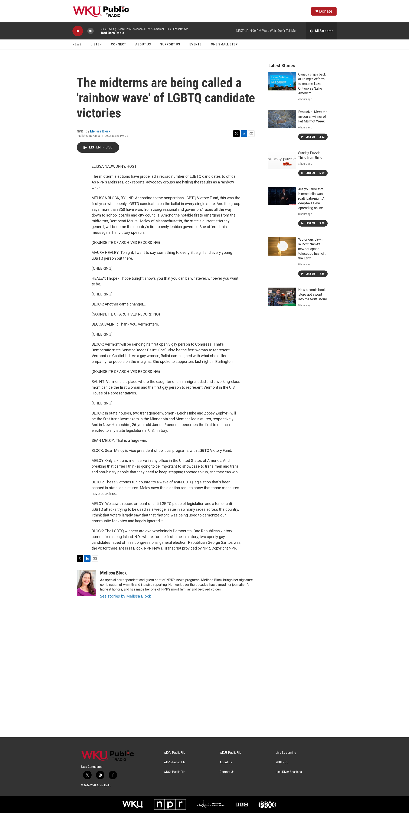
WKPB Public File (175, 762)
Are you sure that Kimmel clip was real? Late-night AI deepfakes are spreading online (311, 198)
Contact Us (227, 772)
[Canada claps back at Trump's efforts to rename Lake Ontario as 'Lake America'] (282, 81)
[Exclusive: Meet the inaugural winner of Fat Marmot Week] (282, 119)
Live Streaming (286, 752)
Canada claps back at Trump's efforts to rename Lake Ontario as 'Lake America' (312, 83)
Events (195, 44)
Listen (96, 44)
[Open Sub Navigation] (84, 44)
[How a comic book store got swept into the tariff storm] (282, 297)
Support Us (170, 44)
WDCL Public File (174, 772)
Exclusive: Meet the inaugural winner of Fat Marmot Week (312, 116)
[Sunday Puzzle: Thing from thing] (282, 160)
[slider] (97, 31)
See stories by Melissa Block (125, 596)
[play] (77, 31)
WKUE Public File (230, 752)
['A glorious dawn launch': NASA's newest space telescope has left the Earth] (282, 246)
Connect (118, 44)
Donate (325, 11)
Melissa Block (100, 131)
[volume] (90, 31)
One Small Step (224, 44)
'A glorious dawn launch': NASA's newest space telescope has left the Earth (311, 248)
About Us (143, 44)
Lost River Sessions (289, 772)
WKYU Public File (174, 752)
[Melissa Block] (86, 583)
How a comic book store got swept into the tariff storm (312, 294)
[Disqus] (204, 679)
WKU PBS (282, 762)
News (77, 44)
